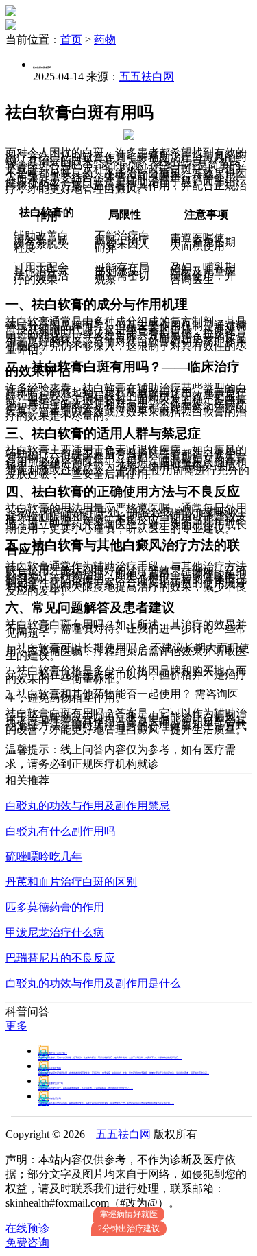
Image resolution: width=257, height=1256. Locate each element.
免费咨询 (27, 1242)
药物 (105, 39)
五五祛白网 (146, 76)
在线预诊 (27, 1228)
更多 (16, 1026)
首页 (71, 39)
